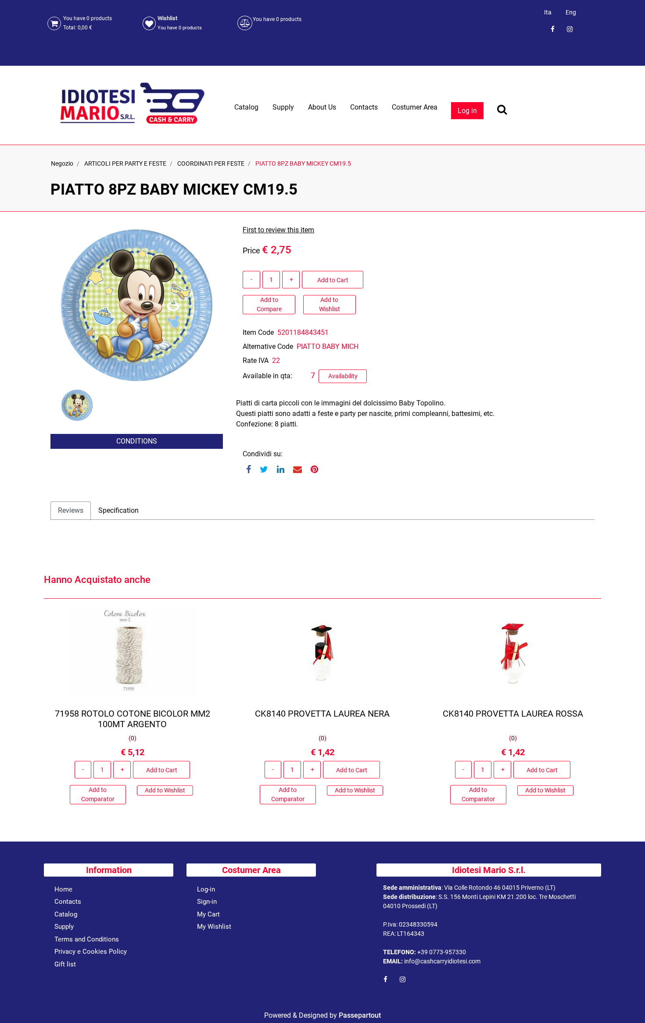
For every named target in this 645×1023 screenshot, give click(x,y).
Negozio (62, 163)
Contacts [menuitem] (364, 107)
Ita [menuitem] (548, 12)
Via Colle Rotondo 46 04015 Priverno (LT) (499, 887)
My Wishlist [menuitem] (214, 927)
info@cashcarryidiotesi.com (442, 961)
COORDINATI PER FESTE (210, 163)
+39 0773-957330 (441, 952)
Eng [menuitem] (571, 12)
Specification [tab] (118, 510)
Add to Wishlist (329, 304)
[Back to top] (627, 1003)
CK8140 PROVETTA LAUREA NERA (322, 713)
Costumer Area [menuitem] (414, 107)
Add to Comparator (98, 794)
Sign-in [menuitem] (207, 902)
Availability (343, 376)
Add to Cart (332, 280)
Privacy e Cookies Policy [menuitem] (90, 952)
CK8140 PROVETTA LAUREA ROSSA (512, 713)
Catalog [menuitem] (246, 107)
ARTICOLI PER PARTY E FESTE (125, 163)
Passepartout (360, 1015)
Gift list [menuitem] (65, 964)
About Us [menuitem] (322, 107)
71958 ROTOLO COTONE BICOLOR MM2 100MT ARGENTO (132, 718)
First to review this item (278, 230)
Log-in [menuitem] (206, 889)
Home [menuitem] (63, 889)
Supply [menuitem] (283, 107)
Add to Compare (269, 304)
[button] (136, 304)
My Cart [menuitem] (208, 914)
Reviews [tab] (70, 510)
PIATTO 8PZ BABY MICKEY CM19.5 (303, 163)
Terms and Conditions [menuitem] (86, 939)
